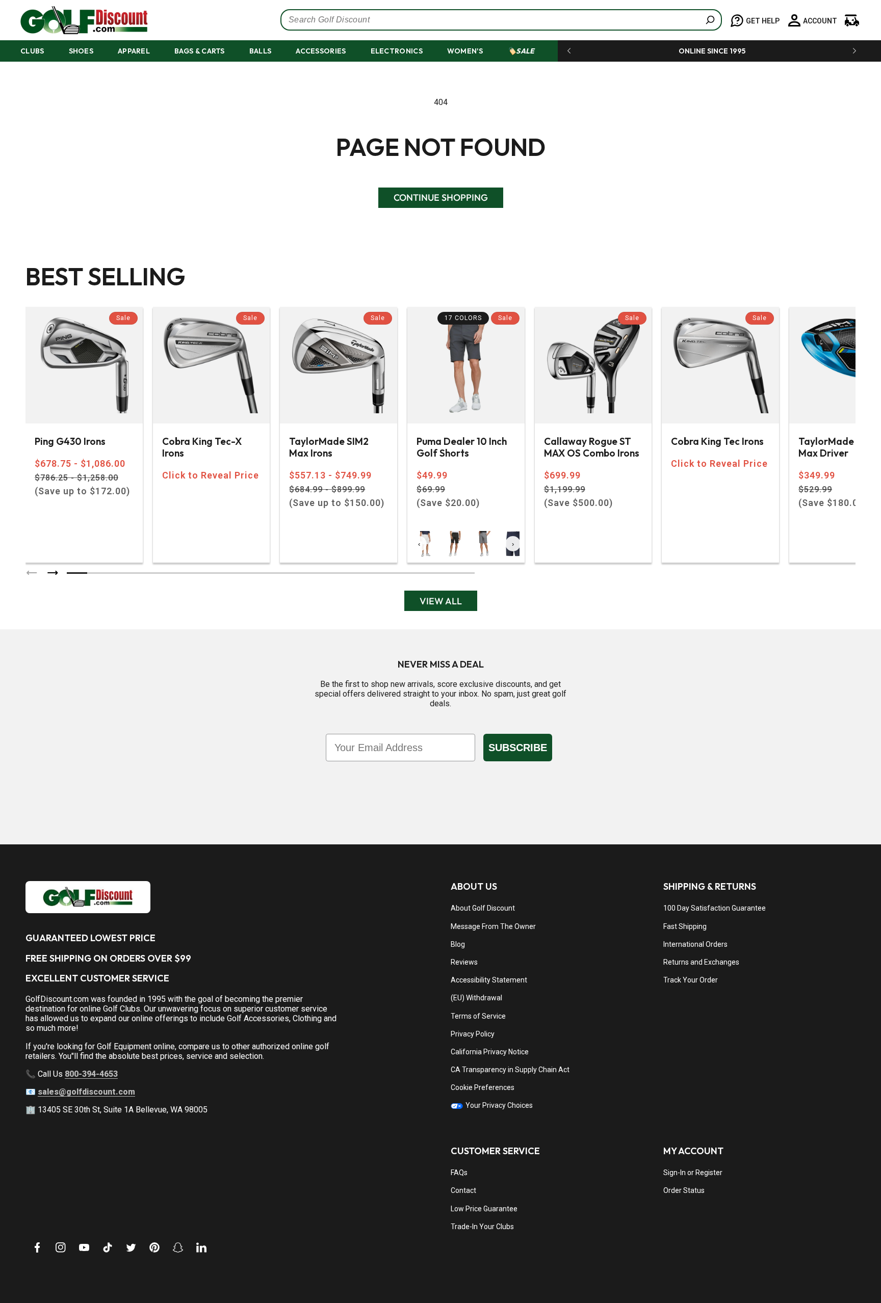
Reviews (464, 962)
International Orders (695, 944)
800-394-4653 (91, 1074)
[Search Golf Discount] (710, 20)
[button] (41, 51)
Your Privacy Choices (498, 1105)
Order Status (684, 1190)
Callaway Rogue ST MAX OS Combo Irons (591, 447)
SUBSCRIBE (517, 747)
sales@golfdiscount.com (86, 1092)
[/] (76, 20)
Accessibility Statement (489, 980)
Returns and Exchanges (701, 962)
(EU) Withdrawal (476, 998)
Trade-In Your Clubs (482, 1226)
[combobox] (501, 20)
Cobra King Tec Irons (717, 441)
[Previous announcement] (569, 51)
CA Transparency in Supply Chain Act (510, 1070)
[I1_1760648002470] (793, 1265)
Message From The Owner (493, 926)
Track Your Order (690, 980)
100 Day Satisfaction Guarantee (714, 908)
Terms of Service (478, 1016)
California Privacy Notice (490, 1052)
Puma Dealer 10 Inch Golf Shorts (462, 447)
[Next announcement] (854, 51)
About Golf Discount (483, 908)
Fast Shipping (685, 926)
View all (441, 601)
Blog (458, 944)
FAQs (459, 1172)
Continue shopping (441, 197)
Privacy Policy (473, 1034)
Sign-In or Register (692, 1172)
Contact (463, 1190)
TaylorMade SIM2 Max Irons (329, 447)
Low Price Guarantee (484, 1209)
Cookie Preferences (482, 1087)
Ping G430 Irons (70, 441)
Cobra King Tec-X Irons (202, 447)
